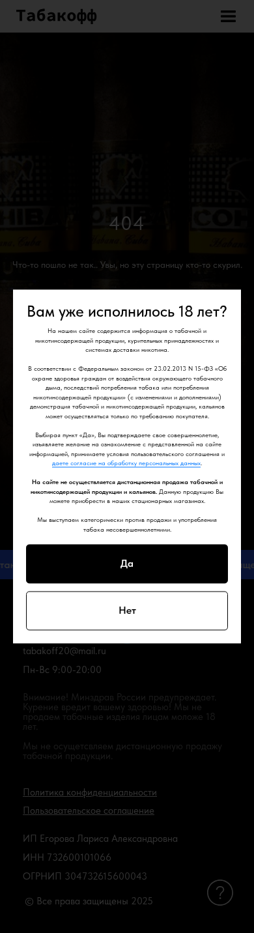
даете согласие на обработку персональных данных (126, 463)
